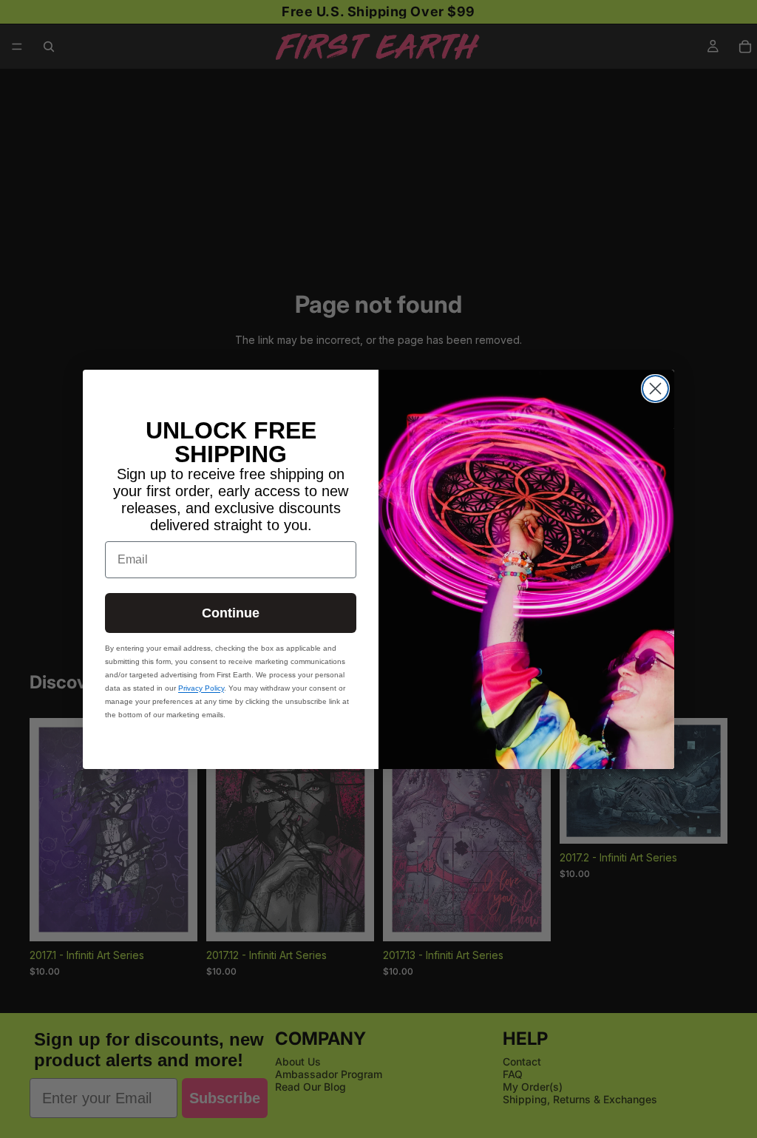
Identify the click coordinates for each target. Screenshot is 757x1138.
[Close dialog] (655, 389)
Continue (230, 613)
